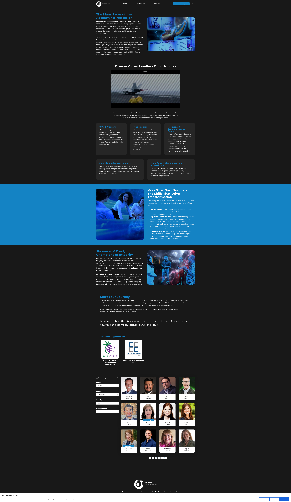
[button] (141, 4)
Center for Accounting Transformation (152, 492)
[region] (145, 497)
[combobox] (106, 394)
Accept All (284, 499)
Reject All (274, 499)
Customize (264, 499)
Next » (164, 458)
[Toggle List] (117, 394)
